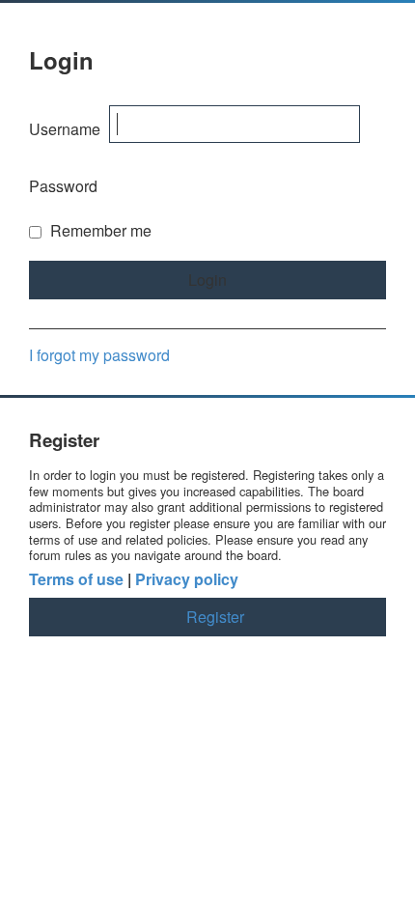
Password (63, 186)
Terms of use (76, 580)
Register (215, 616)
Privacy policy (186, 580)
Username (64, 129)
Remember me (99, 230)
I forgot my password (99, 355)
